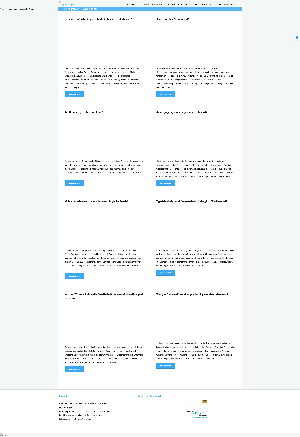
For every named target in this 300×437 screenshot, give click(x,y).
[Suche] (239, 4)
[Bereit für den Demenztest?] (209, 43)
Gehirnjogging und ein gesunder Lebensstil (182, 112)
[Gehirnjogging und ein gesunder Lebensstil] (209, 136)
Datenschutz (156, 396)
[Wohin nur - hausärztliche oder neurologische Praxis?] (117, 225)
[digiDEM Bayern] (67, 5)
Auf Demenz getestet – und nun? (84, 112)
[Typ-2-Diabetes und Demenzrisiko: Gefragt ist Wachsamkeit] (209, 225)
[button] (297, 37)
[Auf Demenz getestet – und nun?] (117, 136)
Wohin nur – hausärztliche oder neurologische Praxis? (96, 201)
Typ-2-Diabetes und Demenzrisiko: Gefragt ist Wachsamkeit (191, 201)
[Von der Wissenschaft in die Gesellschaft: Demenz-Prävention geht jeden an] (117, 322)
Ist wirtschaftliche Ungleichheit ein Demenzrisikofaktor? (98, 19)
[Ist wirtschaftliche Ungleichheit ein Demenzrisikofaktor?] (117, 43)
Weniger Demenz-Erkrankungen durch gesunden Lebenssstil (192, 294)
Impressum (143, 396)
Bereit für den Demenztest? (172, 19)
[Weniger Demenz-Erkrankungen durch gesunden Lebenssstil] (209, 318)
